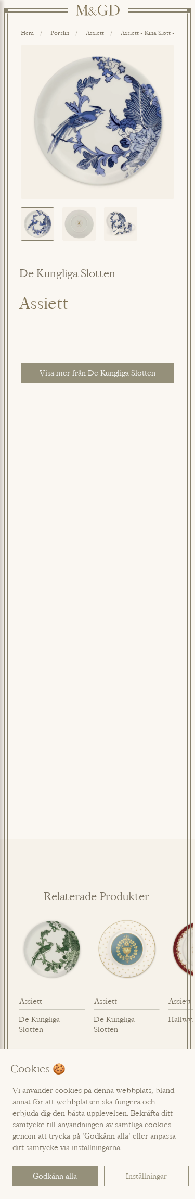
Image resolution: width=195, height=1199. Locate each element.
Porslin (59, 32)
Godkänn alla (55, 1176)
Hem (27, 32)
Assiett (95, 32)
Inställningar (146, 1176)
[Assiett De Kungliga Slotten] (52, 949)
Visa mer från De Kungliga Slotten (97, 373)
